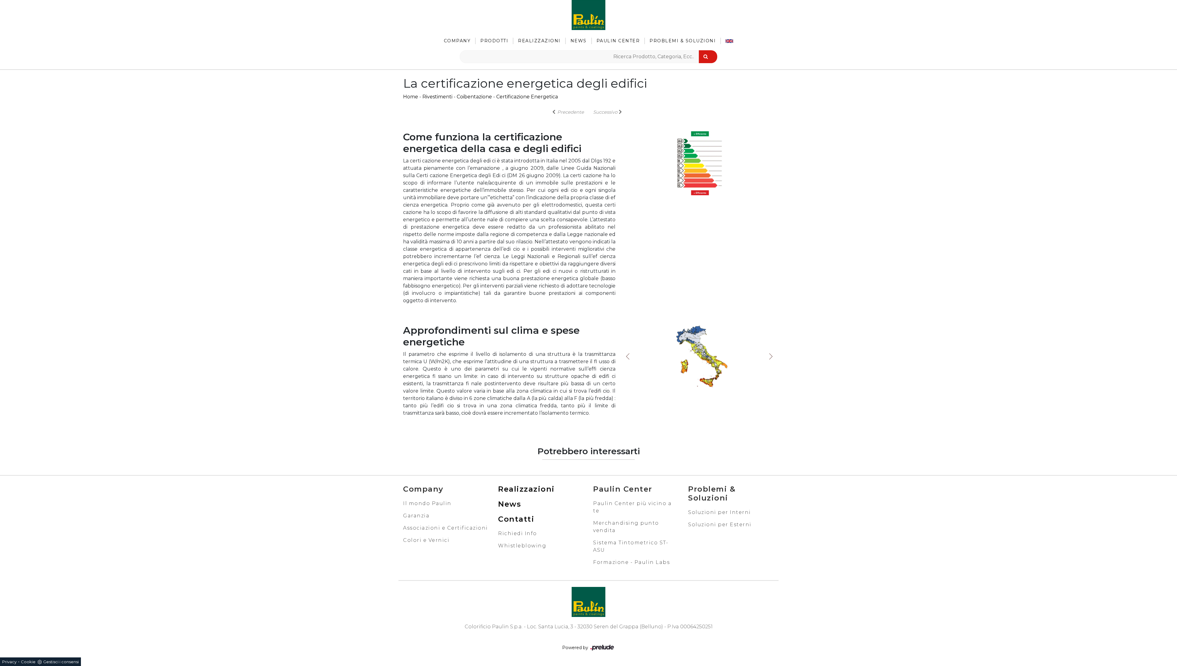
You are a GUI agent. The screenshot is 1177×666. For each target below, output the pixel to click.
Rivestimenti (437, 97)
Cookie (28, 661)
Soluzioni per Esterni (720, 524)
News (578, 41)
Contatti (516, 519)
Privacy (9, 661)
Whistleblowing (522, 546)
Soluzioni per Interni (719, 512)
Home (410, 97)
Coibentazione (474, 97)
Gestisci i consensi (61, 661)
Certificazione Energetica (527, 97)
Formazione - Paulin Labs (631, 562)
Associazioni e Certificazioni (445, 528)
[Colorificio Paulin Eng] (729, 41)
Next (771, 356)
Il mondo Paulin (427, 503)
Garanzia (416, 516)
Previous (628, 356)
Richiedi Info (517, 533)
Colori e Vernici (426, 540)
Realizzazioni (539, 41)
